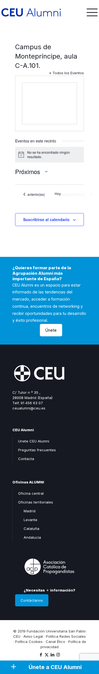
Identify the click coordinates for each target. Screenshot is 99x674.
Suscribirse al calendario (46, 219)
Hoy (58, 193)
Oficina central (31, 493)
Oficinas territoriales (35, 502)
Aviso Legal (33, 636)
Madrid (29, 511)
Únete (51, 330)
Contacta (26, 458)
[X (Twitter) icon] (47, 654)
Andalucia (32, 537)
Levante (30, 520)
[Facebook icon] (41, 654)
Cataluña (31, 528)
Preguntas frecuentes (37, 450)
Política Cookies (29, 641)
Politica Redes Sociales (66, 636)
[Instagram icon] (58, 654)
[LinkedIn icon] (52, 654)
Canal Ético (55, 641)
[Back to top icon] (88, 646)
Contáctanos (32, 600)
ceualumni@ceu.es (28, 408)
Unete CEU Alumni (33, 441)
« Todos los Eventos (66, 73)
